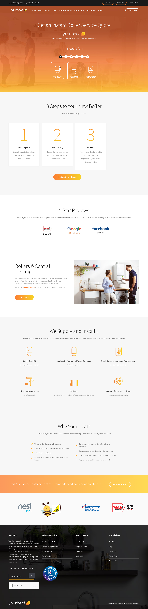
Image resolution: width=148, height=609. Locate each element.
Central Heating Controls (50, 547)
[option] (24, 144)
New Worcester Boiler (49, 542)
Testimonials (79, 556)
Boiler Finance (29, 287)
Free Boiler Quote (81, 542)
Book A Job (79, 551)
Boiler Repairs (46, 556)
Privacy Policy (113, 556)
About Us (112, 542)
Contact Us (112, 551)
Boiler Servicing (47, 551)
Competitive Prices (81, 547)
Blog (110, 547)
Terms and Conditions (116, 561)
